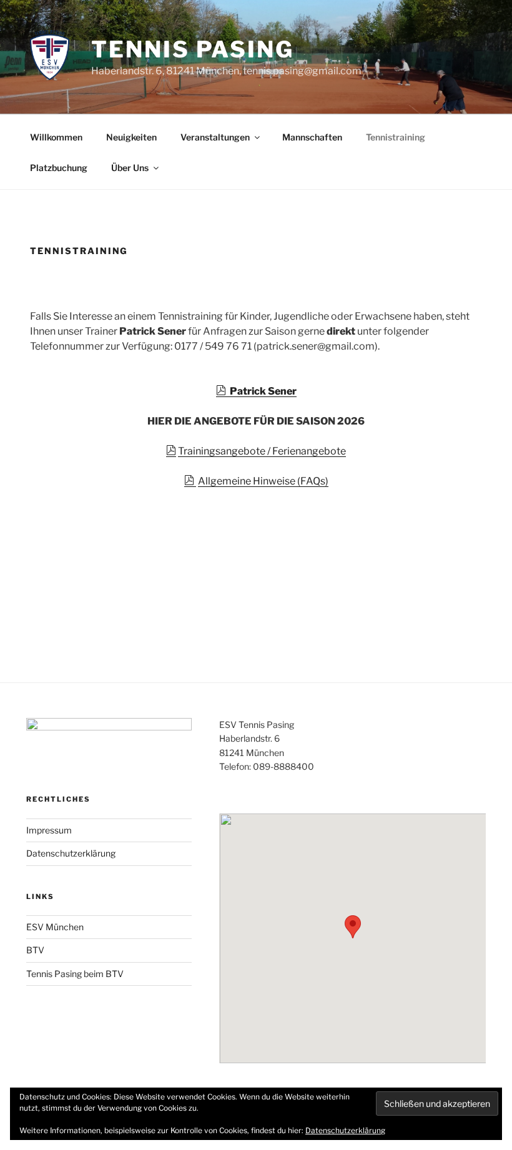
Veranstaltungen (215, 137)
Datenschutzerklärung (71, 853)
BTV (35, 950)
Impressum (49, 830)
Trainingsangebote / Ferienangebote (262, 451)
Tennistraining (395, 137)
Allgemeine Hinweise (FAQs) (263, 481)
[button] (353, 926)
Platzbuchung (58, 167)
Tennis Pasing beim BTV (75, 973)
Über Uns (130, 167)
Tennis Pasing (192, 49)
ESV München (55, 926)
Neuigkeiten (131, 137)
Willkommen (56, 137)
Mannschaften (312, 137)
